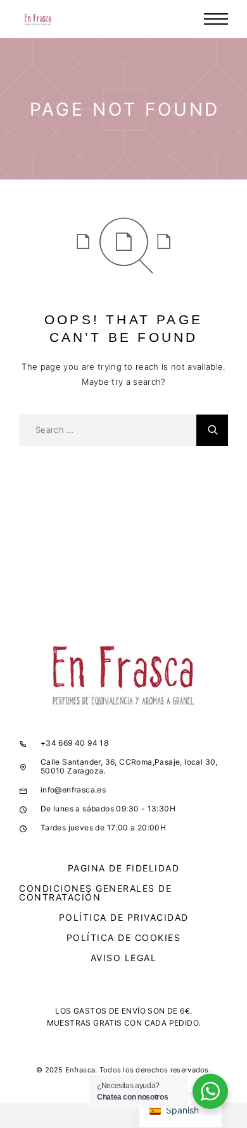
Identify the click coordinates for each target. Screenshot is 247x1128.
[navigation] (180, 1110)
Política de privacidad (124, 917)
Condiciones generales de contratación (95, 892)
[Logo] (38, 19)
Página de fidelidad (124, 868)
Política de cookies (123, 937)
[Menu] (216, 19)
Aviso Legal (124, 957)
